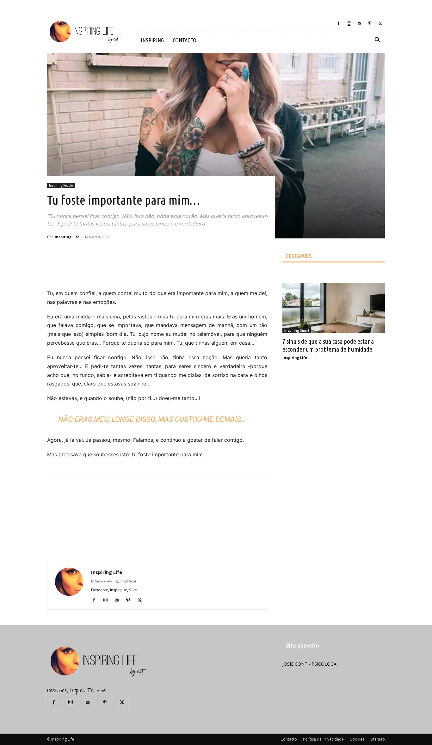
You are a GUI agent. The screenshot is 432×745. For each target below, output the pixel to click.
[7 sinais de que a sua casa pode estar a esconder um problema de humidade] (333, 308)
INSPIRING (152, 40)
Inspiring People (61, 185)
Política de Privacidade (323, 739)
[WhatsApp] (142, 271)
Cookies (357, 739)
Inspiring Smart (296, 330)
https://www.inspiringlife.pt (113, 581)
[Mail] (359, 23)
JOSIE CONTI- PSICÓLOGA (309, 664)
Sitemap (377, 739)
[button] (377, 41)
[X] (380, 23)
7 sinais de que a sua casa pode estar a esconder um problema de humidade (328, 345)
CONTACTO (184, 40)
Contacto (289, 739)
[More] (157, 271)
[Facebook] (338, 23)
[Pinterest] (369, 23)
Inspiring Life (67, 236)
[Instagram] (349, 23)
